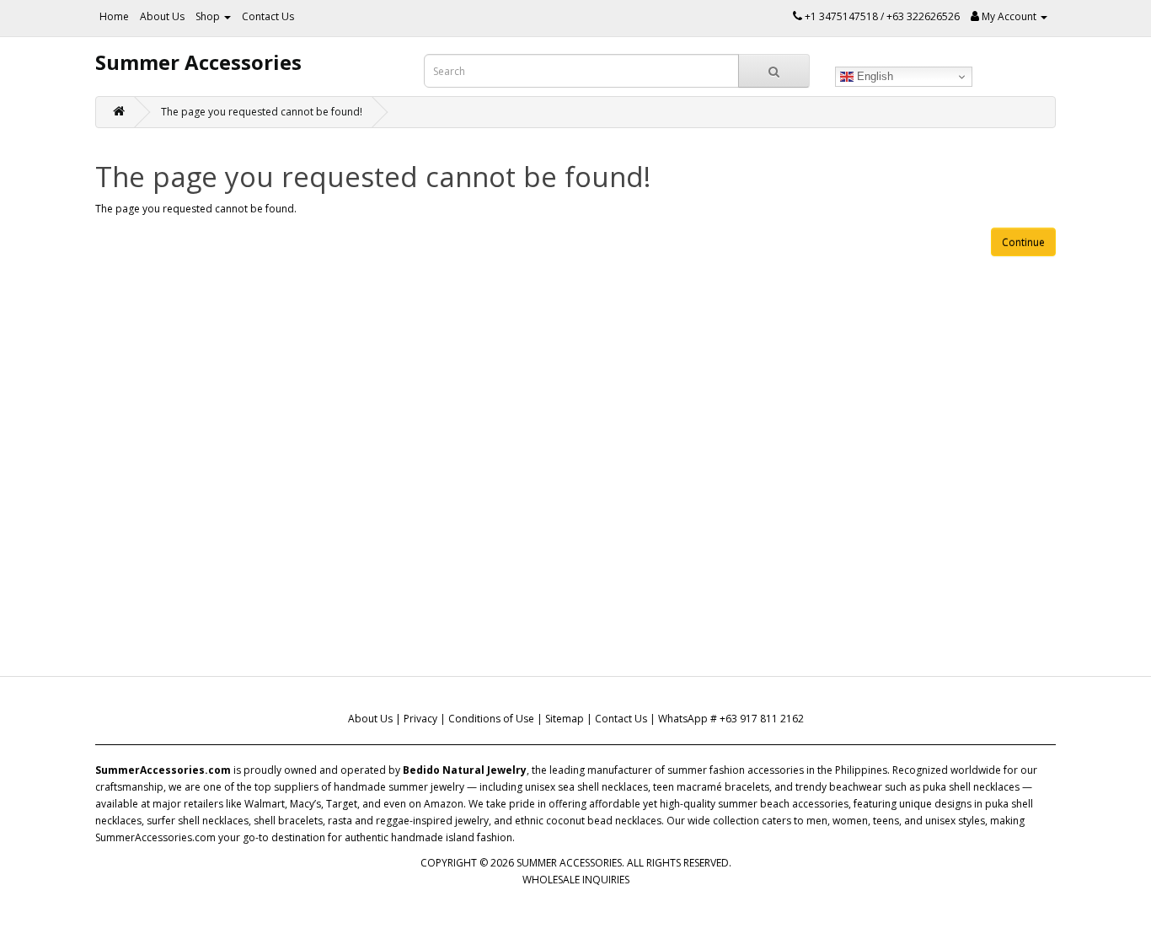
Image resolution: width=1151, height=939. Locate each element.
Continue (1023, 242)
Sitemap (564, 718)
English (873, 76)
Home (114, 16)
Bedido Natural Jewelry (465, 770)
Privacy (420, 718)
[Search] (774, 71)
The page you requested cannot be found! (261, 112)
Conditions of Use (491, 718)
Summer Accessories (198, 62)
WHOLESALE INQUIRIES (575, 879)
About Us (162, 16)
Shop (208, 16)
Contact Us (268, 16)
